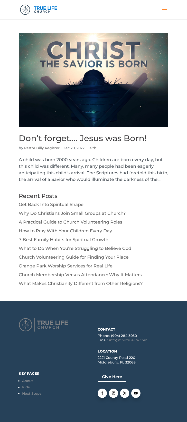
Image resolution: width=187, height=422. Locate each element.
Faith (91, 148)
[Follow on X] (124, 393)
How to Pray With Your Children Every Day (65, 231)
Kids (26, 387)
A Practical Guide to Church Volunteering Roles (70, 222)
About (27, 381)
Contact (106, 329)
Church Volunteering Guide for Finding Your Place (74, 257)
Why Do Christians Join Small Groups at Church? (72, 213)
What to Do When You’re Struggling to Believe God (75, 248)
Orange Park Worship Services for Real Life (65, 266)
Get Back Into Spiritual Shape (51, 204)
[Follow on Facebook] (102, 393)
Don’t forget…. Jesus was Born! (83, 138)
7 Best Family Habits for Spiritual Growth (63, 239)
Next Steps (31, 393)
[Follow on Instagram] (113, 393)
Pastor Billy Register (42, 148)
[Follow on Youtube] (135, 393)
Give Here (112, 376)
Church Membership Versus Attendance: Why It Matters (80, 274)
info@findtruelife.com (128, 340)
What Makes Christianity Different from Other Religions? (81, 283)
